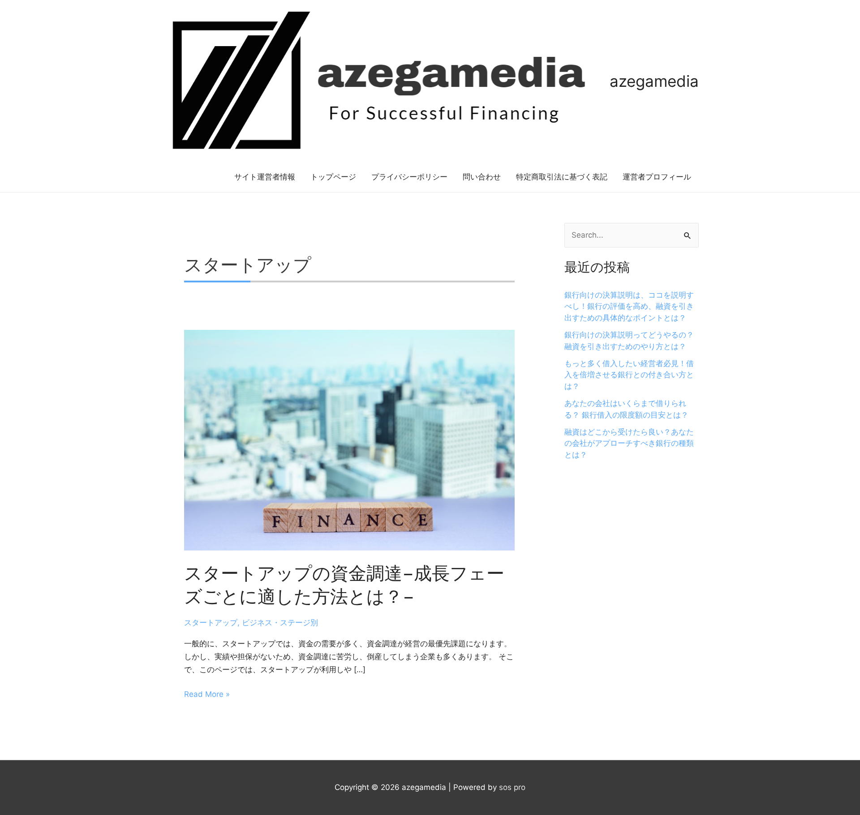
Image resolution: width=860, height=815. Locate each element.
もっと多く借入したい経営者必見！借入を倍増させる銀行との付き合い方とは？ (629, 375)
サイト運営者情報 (264, 176)
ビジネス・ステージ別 (280, 622)
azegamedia (654, 81)
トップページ (333, 176)
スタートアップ (210, 622)
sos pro (512, 787)
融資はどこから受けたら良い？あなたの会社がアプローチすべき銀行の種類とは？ (629, 443)
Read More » (207, 694)
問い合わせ (482, 176)
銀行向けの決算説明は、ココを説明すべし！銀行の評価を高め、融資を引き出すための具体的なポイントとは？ (629, 306)
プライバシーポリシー (409, 176)
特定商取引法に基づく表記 (561, 176)
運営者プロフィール (657, 176)
